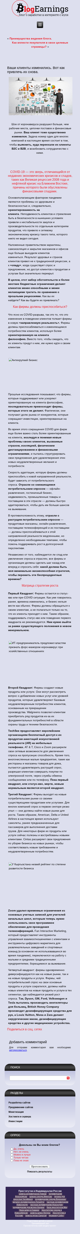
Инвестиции (15, 1121)
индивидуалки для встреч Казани (28, 1207)
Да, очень (19, 1149)
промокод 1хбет (56, 1215)
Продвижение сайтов (21, 1107)
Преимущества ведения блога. (31, 38)
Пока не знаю (21, 1160)
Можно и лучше (22, 1154)
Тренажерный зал (40, 1223)
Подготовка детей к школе (40, 1221)
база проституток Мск (57, 1207)
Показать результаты (39, 1171)
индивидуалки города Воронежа (50, 1199)
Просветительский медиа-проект (40, 1225)
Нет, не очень (21, 1151)
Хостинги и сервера (20, 1116)
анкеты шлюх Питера (40, 1213)
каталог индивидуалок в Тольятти (28, 1202)
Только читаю (21, 1157)
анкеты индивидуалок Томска (32, 1194)
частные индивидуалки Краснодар (46, 1204)
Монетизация (16, 1112)
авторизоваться (18, 1050)
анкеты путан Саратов (35, 1215)
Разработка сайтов (19, 1102)
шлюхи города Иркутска (41, 1196)
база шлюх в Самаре (29, 1210)
